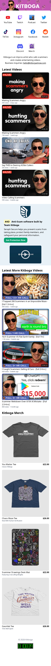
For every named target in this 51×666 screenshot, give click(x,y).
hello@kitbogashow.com (34, 63)
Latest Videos (12, 69)
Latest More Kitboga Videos (22, 270)
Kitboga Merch (13, 413)
